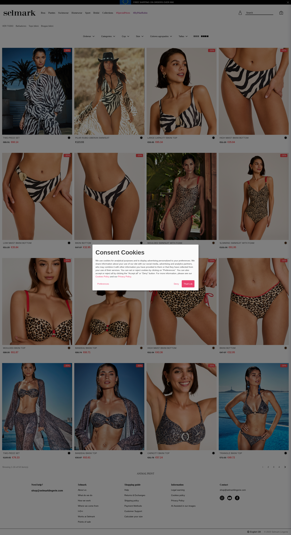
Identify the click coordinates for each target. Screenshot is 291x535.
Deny (176, 284)
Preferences (103, 284)
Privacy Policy (124, 276)
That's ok (188, 284)
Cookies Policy (102, 276)
